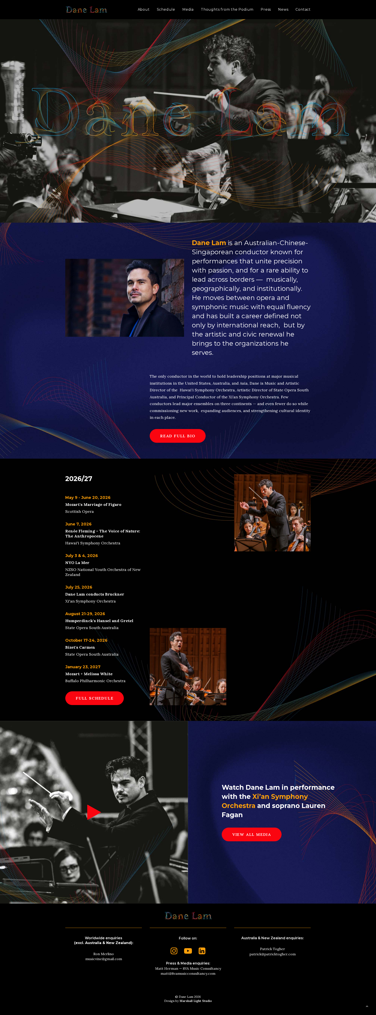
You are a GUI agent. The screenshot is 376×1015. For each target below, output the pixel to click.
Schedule (166, 9)
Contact (303, 9)
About (144, 9)
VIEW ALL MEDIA (251, 834)
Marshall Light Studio (196, 1001)
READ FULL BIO (177, 435)
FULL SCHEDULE (94, 698)
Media (188, 9)
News (283, 9)
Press (266, 9)
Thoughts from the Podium (227, 9)
